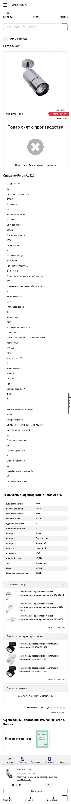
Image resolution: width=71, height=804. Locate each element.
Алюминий (41, 543)
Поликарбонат (43, 538)
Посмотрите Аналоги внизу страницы (35, 165)
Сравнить (8, 800)
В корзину (36, 791)
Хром (38, 533)
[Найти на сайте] (65, 26)
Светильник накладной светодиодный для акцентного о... (37, 778)
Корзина (64, 17)
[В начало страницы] (65, 798)
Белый (39, 568)
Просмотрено (52, 800)
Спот (12, 39)
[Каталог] (5, 5)
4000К (39, 573)
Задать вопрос (70, 401)
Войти (36, 17)
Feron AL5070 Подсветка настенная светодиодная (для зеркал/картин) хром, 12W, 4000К (41, 607)
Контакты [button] (8, 17)
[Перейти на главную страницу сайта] (25, 5)
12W (38, 553)
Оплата (22, 762)
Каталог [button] (10, 762)
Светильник (41, 563)
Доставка (35, 762)
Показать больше (56, 627)
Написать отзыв (57, 712)
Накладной (41, 548)
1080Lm (39, 558)
